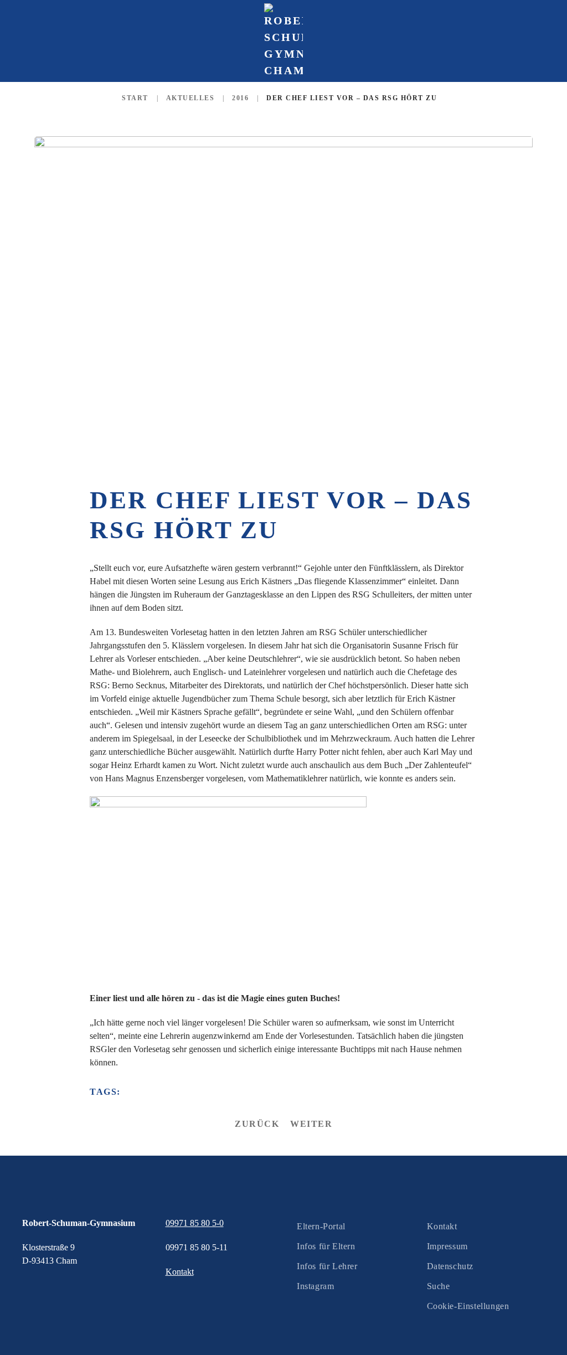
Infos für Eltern (326, 1246)
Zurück (257, 1124)
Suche (438, 1286)
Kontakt (442, 1226)
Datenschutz (450, 1266)
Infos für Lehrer (327, 1266)
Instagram (315, 1286)
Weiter (311, 1124)
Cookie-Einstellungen (468, 1306)
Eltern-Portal (321, 1226)
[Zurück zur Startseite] (283, 41)
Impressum (447, 1246)
